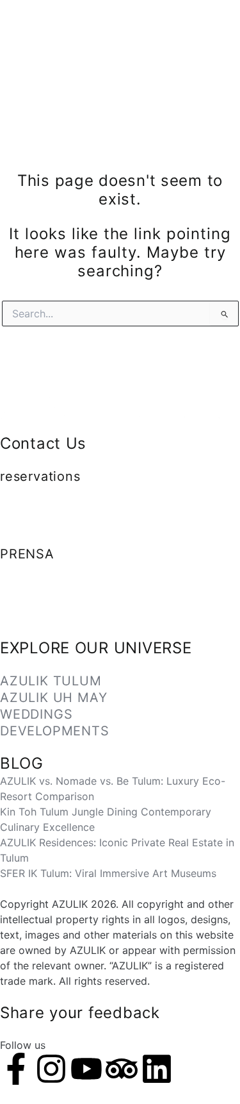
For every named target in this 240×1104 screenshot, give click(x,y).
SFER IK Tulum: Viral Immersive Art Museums (108, 873)
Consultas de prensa (49, 616)
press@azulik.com (44, 585)
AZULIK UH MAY (53, 697)
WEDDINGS (36, 714)
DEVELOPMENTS (54, 731)
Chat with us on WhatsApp (57, 506)
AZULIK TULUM (51, 681)
